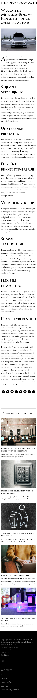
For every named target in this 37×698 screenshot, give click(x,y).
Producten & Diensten (10, 690)
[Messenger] (7, 391)
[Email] (33, 391)
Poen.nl (3, 645)
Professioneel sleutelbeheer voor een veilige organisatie (17, 492)
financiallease (22, 297)
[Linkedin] (20, 391)
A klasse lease (15, 367)
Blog (3, 674)
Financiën (5, 678)
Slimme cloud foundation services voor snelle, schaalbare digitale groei (18, 576)
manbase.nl (5, 652)
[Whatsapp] (25, 391)
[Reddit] (29, 391)
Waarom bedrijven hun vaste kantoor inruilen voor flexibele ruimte (18, 449)
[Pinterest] (16, 391)
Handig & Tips (6, 682)
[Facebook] (3, 391)
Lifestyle (4, 686)
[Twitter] (12, 391)
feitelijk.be (5, 655)
